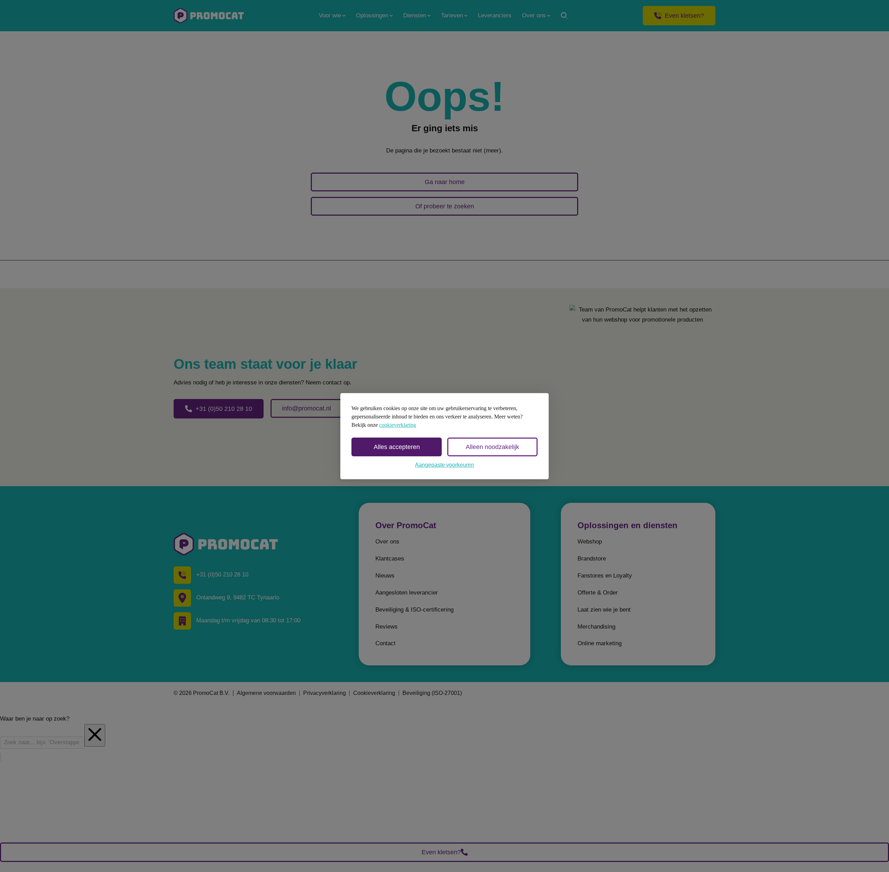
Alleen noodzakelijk (492, 446)
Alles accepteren (397, 446)
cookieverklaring (397, 425)
